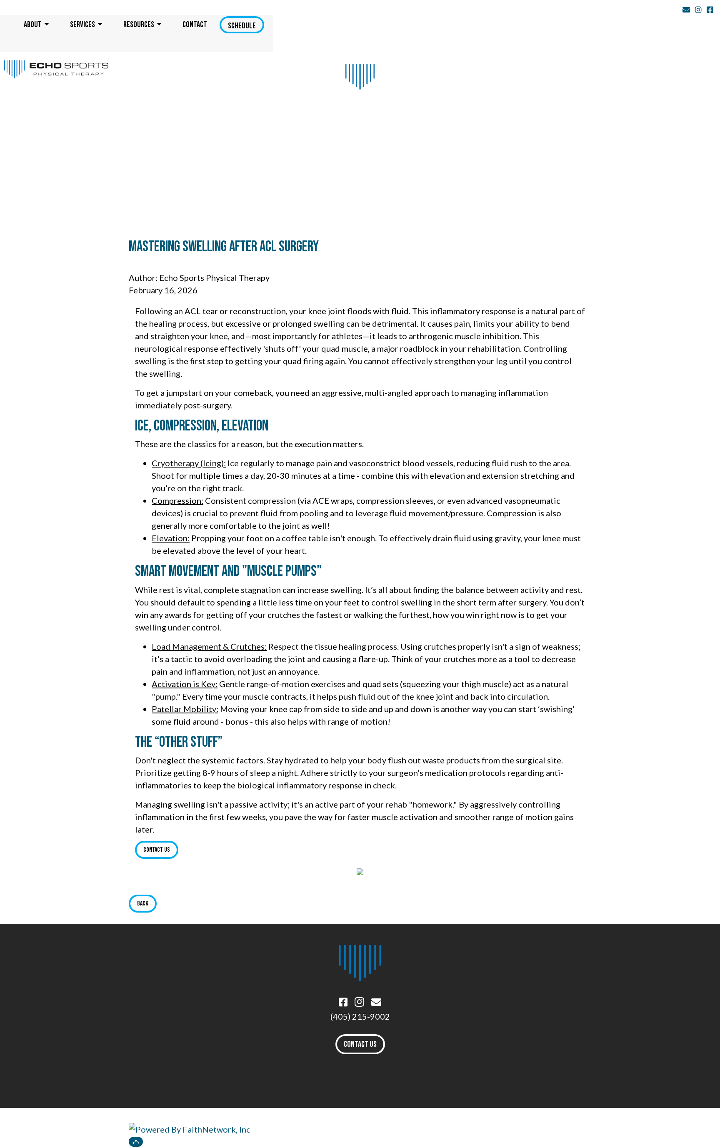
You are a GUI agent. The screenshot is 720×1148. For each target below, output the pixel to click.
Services (82, 25)
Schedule (242, 25)
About (33, 25)
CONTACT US (360, 1044)
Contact (194, 25)
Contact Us (156, 850)
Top (136, 1142)
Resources (138, 25)
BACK (142, 904)
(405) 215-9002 (360, 1016)
